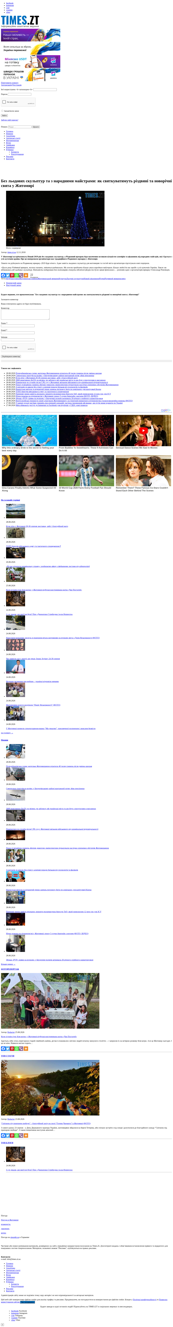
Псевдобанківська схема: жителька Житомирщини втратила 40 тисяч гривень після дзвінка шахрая (59, 373)
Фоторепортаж (12, 140)
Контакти (10, 159)
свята (123, 279)
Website (4, 337)
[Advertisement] (86, 169)
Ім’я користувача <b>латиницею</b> (17, 89)
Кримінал (10, 147)
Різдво (102, 279)
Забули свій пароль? (9, 120)
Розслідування (17, 154)
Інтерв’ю (15, 152)
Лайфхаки (10, 145)
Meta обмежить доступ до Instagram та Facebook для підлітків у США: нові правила (52, 405)
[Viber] (21, 275)
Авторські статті (13, 138)
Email (3, 330)
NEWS (8, 279)
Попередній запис (14, 283)
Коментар (5, 308)
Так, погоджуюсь (27, 1302)
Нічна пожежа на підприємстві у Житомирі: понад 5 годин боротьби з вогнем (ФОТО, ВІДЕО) (57, 396)
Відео (8, 143)
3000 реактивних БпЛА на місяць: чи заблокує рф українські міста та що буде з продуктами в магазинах (61, 380)
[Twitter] (7, 275)
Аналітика (10, 136)
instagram (10, 5)
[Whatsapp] (16, 275)
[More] (26, 275)
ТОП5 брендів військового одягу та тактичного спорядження (42, 391)
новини (96, 279)
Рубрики (10, 150)
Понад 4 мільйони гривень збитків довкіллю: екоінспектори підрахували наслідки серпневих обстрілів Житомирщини (67, 385)
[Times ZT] (86, 22)
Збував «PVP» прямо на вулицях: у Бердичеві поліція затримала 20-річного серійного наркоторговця (59, 398)
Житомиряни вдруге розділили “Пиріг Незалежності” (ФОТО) (33, 705)
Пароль (4, 94)
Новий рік (88, 279)
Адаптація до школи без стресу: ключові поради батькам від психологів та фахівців (52, 387)
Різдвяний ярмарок (113, 279)
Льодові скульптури (75, 279)
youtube (9, 10)
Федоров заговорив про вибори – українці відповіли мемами (32, 681)
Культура (62, 279)
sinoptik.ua (14, 1237)
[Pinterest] (12, 275)
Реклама (9, 156)
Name (3, 323)
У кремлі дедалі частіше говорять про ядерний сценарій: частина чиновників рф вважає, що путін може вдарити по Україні (69, 403)
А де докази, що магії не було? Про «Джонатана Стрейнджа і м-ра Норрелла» (39, 614)
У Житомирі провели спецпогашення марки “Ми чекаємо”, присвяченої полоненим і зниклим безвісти (50, 728)
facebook (9, 3)
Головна (9, 131)
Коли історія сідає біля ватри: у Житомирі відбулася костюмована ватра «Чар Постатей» (44, 590)
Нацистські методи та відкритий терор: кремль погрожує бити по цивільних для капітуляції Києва (58, 389)
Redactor (11, 1032)
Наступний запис (13, 285)
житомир (15, 279)
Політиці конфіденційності (145, 1300)
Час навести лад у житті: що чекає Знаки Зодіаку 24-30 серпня (33, 659)
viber (8, 12)
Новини (9, 134)
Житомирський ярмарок (48, 279)
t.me (7, 8)
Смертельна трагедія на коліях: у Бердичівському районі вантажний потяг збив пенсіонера (55, 375)
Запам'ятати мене (11, 111)
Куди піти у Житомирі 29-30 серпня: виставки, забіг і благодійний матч (47, 378)
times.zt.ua (11, 252)
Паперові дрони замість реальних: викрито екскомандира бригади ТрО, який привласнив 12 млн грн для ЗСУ (63, 394)
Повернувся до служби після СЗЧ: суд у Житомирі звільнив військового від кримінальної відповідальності (62, 382)
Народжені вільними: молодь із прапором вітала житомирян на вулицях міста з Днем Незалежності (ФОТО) (53, 638)
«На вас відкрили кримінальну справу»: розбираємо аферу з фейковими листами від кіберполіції (48, 566)
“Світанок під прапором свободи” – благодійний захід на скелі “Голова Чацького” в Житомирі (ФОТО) (46, 1123)
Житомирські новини (28, 279)
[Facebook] (3, 275)
